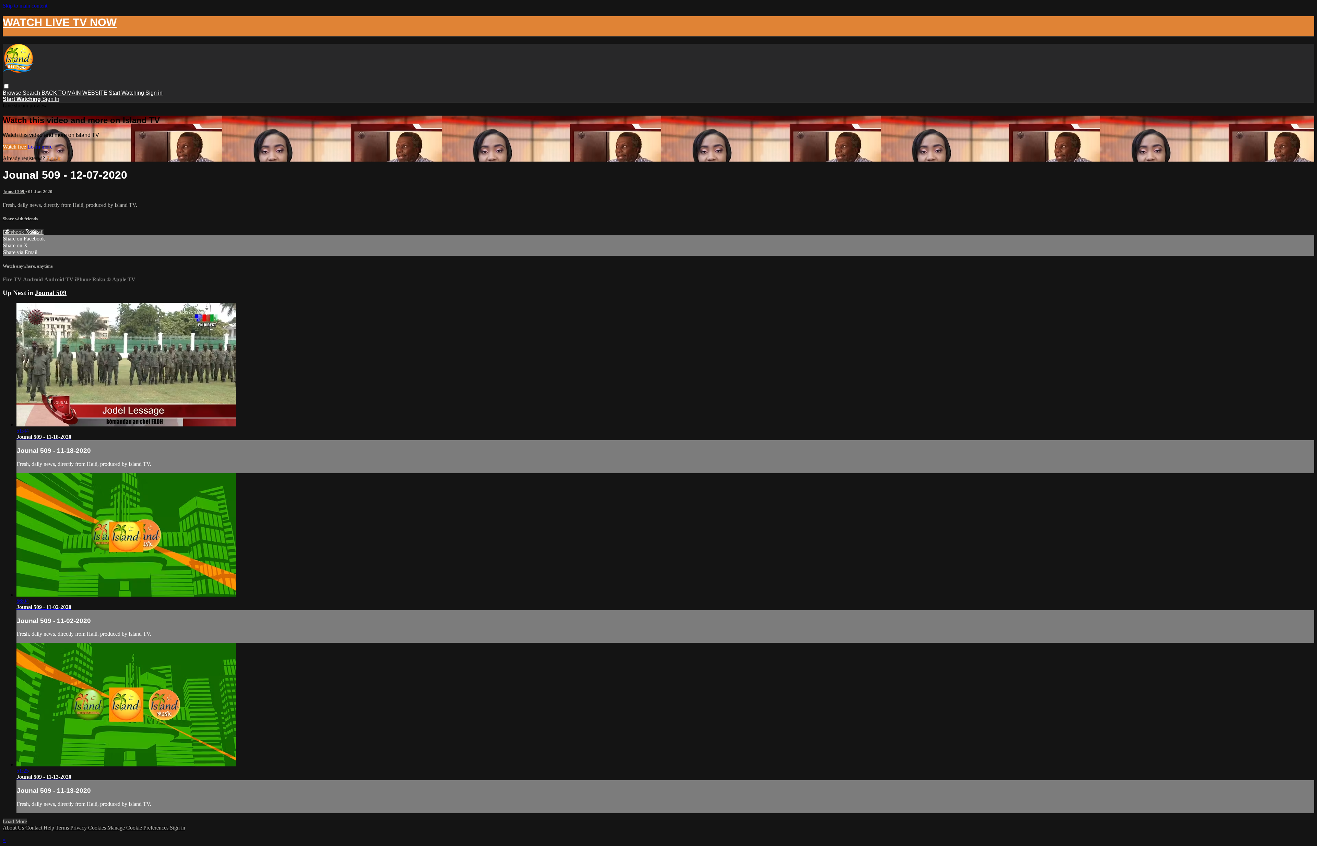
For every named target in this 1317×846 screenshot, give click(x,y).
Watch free (15, 147)
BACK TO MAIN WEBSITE (74, 93)
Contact (33, 828)
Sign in (154, 93)
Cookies (97, 828)
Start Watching (127, 93)
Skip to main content (25, 6)
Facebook (14, 232)
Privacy (79, 828)
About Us (13, 828)
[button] (6, 86)
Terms (63, 828)
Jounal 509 (14, 191)
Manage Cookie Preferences (138, 828)
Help (50, 828)
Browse (13, 93)
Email (37, 232)
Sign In (50, 99)
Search (32, 93)
